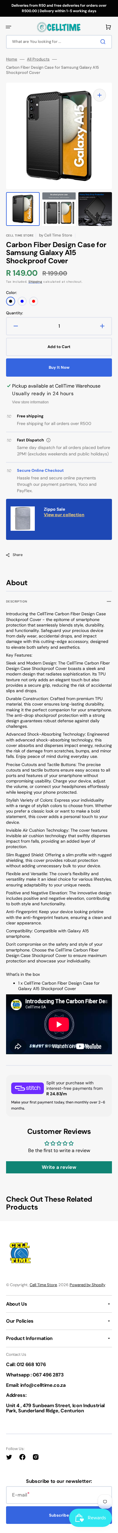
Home (11, 59)
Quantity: (14, 313)
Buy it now (59, 367)
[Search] (104, 41)
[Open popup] (48, 440)
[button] (8, 27)
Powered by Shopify (87, 1284)
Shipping (35, 282)
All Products (38, 59)
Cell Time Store (43, 1284)
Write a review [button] (59, 1167)
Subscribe (59, 1515)
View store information (30, 402)
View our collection (64, 514)
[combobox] (59, 42)
